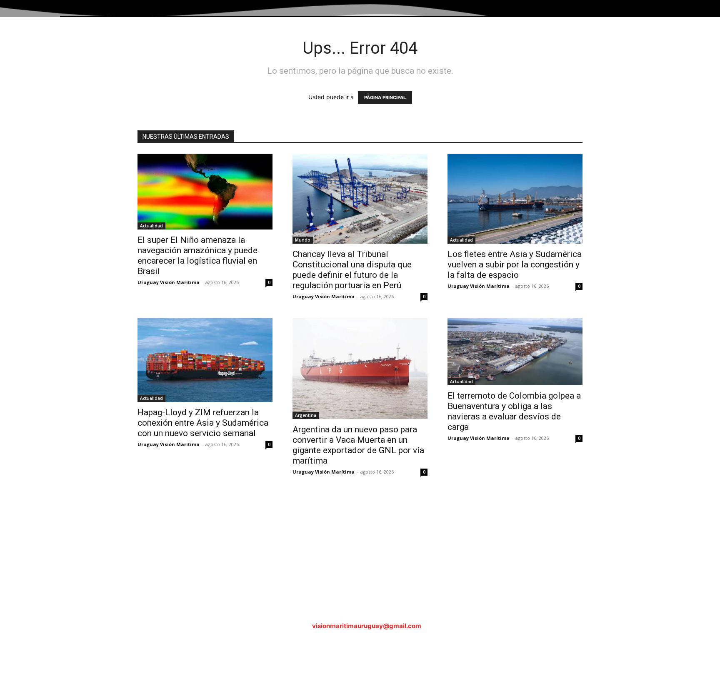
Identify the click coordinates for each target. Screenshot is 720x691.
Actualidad (151, 226)
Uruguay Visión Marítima (169, 282)
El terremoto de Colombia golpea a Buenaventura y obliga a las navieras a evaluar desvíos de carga (514, 411)
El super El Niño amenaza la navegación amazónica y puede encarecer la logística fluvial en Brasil (198, 255)
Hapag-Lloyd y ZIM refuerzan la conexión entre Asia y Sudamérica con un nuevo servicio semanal (203, 422)
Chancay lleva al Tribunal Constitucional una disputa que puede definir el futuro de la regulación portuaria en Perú (352, 269)
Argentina (305, 415)
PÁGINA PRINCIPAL (385, 97)
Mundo (302, 240)
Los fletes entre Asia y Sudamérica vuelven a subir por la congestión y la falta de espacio (515, 264)
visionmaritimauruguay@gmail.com (366, 626)
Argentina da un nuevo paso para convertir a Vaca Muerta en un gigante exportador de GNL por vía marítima (358, 445)
